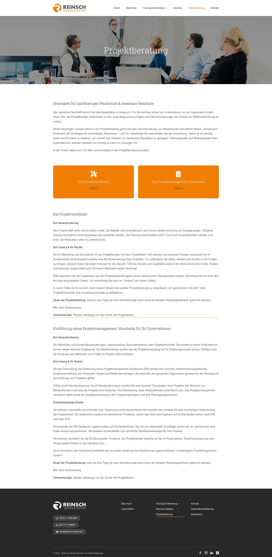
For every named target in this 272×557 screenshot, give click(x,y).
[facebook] (200, 552)
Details (93, 188)
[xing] (217, 552)
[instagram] (206, 552)
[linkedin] (211, 552)
